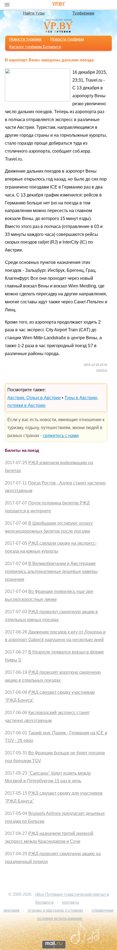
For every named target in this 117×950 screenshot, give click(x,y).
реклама (11, 910)
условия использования (59, 918)
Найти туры (34, 13)
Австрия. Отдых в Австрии (34, 397)
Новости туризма (25, 39)
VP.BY (58, 3)
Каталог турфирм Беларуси (35, 47)
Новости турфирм (67, 39)
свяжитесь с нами (61, 435)
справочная (102, 910)
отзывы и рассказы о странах (55, 910)
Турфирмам (83, 13)
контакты (70, 902)
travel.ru (101, 370)
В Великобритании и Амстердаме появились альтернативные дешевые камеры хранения (51, 571)
